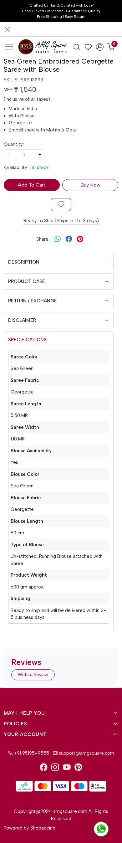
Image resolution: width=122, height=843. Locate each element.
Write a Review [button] (33, 674)
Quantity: (14, 144)
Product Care (26, 281)
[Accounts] (99, 47)
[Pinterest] (78, 768)
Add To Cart (32, 185)
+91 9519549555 (31, 753)
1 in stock (38, 167)
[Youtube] (67, 768)
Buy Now (90, 185)
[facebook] (68, 239)
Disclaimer (22, 320)
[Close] (7, 29)
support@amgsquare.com (86, 753)
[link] (77, 46)
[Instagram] (55, 768)
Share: (42, 239)
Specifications (27, 339)
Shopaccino (42, 828)
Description (23, 262)
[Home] (42, 46)
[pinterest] (80, 239)
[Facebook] (43, 768)
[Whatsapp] (57, 239)
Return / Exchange (32, 301)
